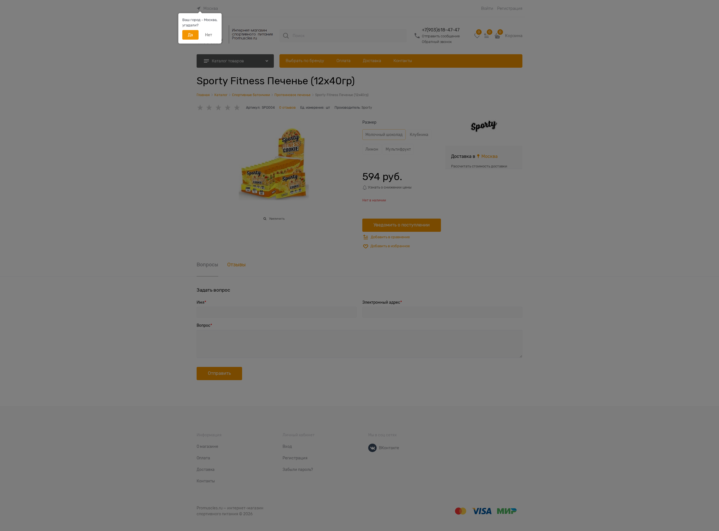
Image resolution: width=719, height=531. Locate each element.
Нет (208, 35)
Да (190, 35)
